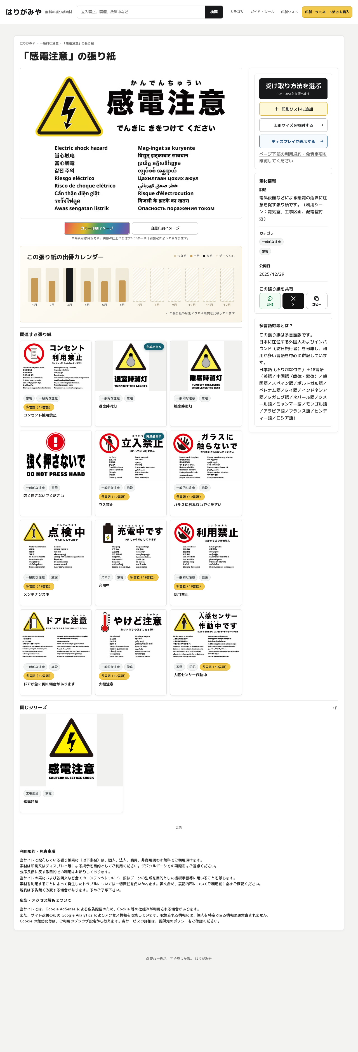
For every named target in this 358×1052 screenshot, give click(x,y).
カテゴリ (237, 11)
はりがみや (24, 12)
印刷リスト (289, 12)
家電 (265, 251)
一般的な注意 (49, 43)
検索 (214, 11)
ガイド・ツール (262, 11)
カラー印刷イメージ (97, 228)
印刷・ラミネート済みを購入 (327, 12)
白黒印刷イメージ (165, 228)
